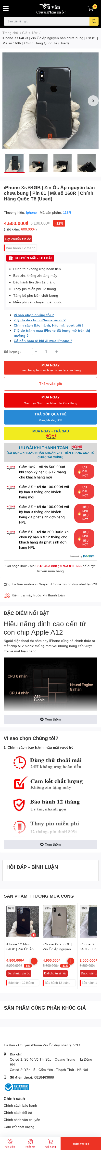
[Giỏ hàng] (90, 8)
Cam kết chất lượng (19, 1127)
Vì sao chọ (22, 315)
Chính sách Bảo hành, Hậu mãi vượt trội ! (48, 325)
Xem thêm (53, 719)
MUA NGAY (51, 367)
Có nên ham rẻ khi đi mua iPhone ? (43, 341)
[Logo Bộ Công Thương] (16, 1086)
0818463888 (44, 1077)
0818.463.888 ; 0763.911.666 (59, 566)
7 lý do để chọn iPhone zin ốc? (40, 320)
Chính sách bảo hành (20, 1105)
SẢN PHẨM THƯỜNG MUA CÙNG (39, 896)
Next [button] (93, 100)
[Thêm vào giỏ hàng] (34, 961)
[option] (50, 100)
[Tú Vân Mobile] (50, 8)
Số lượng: (12, 351)
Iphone (32, 212)
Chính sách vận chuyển (22, 1119)
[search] (94, 21)
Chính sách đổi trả (18, 1112)
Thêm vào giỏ (50, 383)
